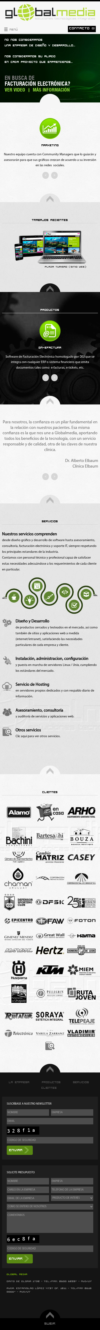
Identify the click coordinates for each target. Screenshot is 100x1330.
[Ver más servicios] (7, 732)
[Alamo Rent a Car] (18, 812)
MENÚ (13, 29)
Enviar (16, 1150)
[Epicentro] (18, 921)
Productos (51, 1082)
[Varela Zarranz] (50, 1033)
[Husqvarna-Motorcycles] (18, 970)
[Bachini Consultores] (18, 836)
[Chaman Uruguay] (18, 878)
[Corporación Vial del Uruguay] (81, 878)
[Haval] (18, 950)
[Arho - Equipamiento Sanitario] (81, 812)
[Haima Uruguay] (81, 935)
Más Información (51, 90)
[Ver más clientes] (50, 1046)
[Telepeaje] (81, 1016)
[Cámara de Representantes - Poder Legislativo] (18, 857)
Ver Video (15, 90)
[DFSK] (50, 902)
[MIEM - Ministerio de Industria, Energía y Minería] (81, 970)
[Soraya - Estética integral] (50, 1016)
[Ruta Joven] (81, 993)
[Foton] (81, 920)
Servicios (81, 1082)
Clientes (49, 1087)
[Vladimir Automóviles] (81, 1033)
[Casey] (81, 857)
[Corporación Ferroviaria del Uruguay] (50, 878)
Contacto (80, 28)
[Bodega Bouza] (81, 836)
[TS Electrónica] (18, 1033)
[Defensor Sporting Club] (18, 902)
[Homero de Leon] (81, 950)
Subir (50, 1323)
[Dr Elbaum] (81, 902)
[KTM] (50, 969)
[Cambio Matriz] (50, 857)
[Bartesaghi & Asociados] (50, 836)
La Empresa (19, 1082)
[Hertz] (50, 950)
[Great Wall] (50, 935)
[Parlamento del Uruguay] (18, 993)
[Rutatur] (18, 1016)
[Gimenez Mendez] (18, 935)
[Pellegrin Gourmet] (50, 993)
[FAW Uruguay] (50, 920)
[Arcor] (50, 812)
